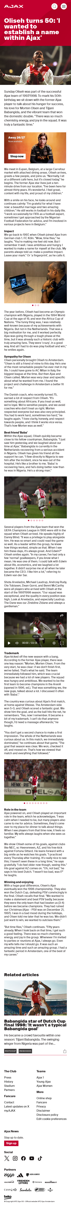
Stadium (9, 1086)
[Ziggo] (9, 1175)
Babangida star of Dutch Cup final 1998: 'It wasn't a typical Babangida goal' (35, 1024)
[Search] (54, 6)
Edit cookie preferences (52, 1119)
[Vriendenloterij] (23, 1182)
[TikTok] (40, 1158)
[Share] (65, 1051)
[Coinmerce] (37, 1182)
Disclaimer (43, 1110)
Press (7, 1077)
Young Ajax (44, 1081)
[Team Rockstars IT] (51, 1182)
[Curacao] (10, 1190)
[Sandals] (25, 1190)
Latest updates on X (16, 1106)
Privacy (41, 1106)
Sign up (11, 1143)
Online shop (44, 1098)
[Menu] (64, 6)
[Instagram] (15, 1158)
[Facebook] (23, 1158)
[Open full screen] (65, 80)
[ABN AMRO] (32, 1175)
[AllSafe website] (40, 1190)
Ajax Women (44, 1086)
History (8, 1081)
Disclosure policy (47, 1115)
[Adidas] (20, 1175)
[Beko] (8, 1197)
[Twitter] (7, 1158)
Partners (9, 1090)
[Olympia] (9, 1182)
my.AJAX (9, 1110)
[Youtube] (31, 1158)
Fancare (42, 1102)
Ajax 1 (40, 1077)
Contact (9, 1102)
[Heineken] (50, 1190)
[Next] (59, 282)
